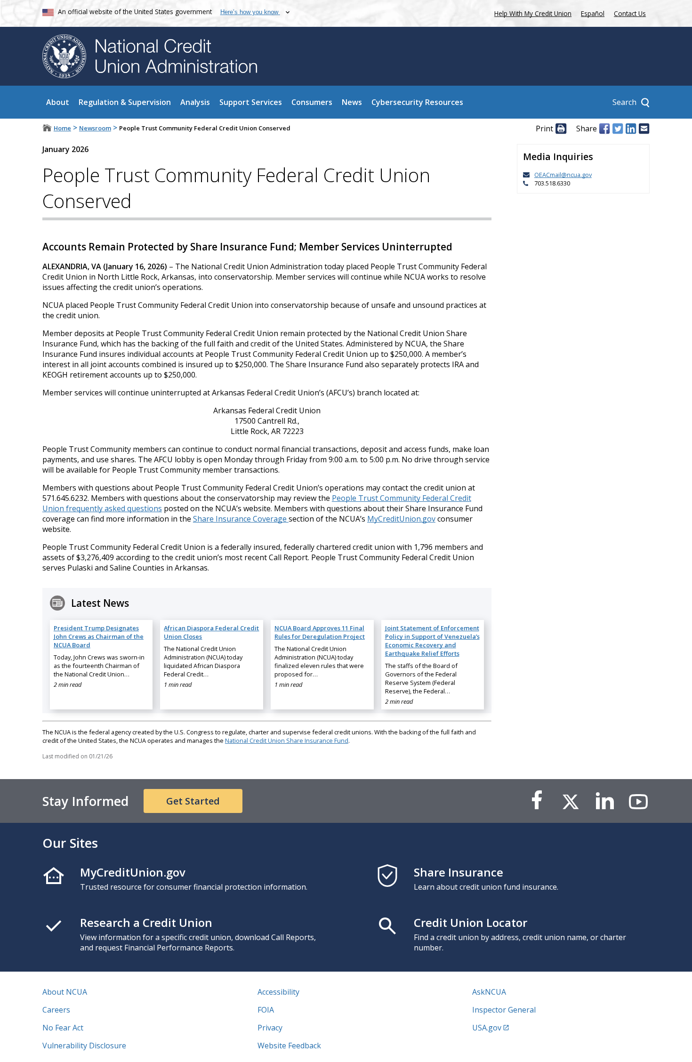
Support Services (250, 102)
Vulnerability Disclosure (84, 1045)
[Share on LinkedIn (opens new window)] (630, 128)
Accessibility (278, 992)
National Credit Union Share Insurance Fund (286, 740)
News (352, 102)
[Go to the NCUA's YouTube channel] (638, 800)
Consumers (311, 102)
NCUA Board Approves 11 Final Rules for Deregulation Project (319, 632)
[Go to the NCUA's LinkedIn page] (604, 800)
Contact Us (630, 13)
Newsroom (95, 128)
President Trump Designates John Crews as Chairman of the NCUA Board (99, 636)
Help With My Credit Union (531, 12)
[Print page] (560, 128)
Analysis (195, 102)
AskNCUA (489, 992)
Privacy (269, 1027)
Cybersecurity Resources (417, 102)
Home (62, 128)
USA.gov (486, 1027)
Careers (56, 1010)
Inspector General (504, 1010)
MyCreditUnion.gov (401, 519)
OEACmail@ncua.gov (563, 174)
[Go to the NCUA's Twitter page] (570, 800)
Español (592, 13)
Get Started (193, 801)
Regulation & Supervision (125, 102)
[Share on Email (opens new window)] (644, 128)
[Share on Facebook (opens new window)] (604, 128)
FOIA (265, 1010)
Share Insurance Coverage (241, 519)
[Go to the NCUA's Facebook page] (536, 800)
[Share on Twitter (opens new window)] (617, 128)
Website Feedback (289, 1045)
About (57, 102)
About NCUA (64, 992)
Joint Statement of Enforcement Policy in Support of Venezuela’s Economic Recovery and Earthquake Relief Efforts (432, 641)
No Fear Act (62, 1027)
